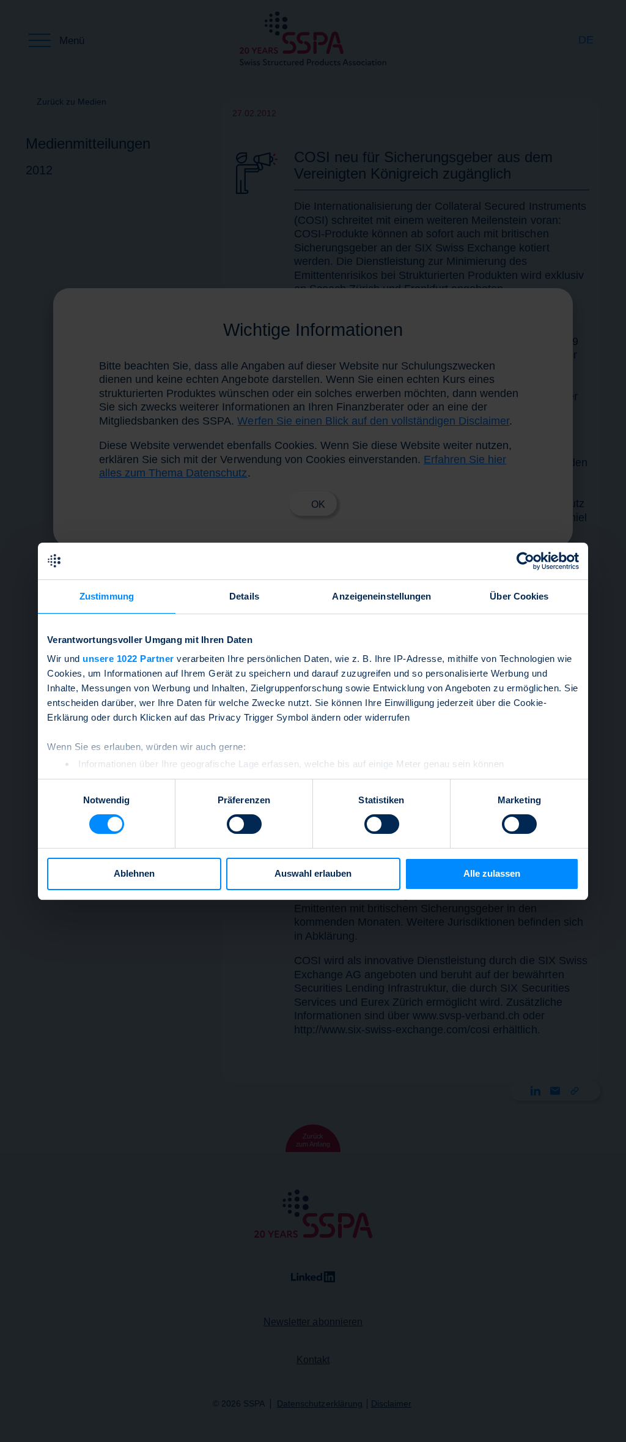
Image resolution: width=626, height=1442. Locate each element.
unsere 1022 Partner (128, 658)
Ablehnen (134, 873)
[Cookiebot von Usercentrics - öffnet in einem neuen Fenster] (525, 561)
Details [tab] (244, 596)
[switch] (244, 824)
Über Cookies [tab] (519, 596)
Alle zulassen (491, 873)
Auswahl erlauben (313, 873)
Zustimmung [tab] (106, 596)
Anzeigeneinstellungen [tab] (381, 596)
